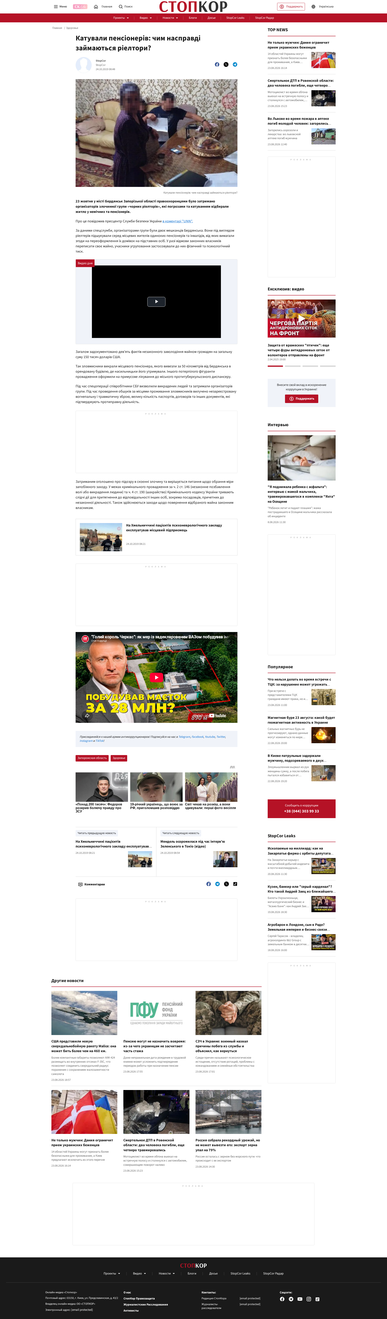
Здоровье (72, 28)
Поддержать (294, 6)
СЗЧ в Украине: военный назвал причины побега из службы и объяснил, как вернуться (222, 1046)
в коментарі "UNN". (177, 221)
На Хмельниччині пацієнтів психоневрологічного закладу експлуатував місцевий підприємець (174, 528)
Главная (57, 28)
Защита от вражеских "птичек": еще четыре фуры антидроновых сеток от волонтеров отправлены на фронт (299, 350)
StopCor (101, 61)
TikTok (99, 741)
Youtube (210, 737)
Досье (211, 18)
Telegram (184, 737)
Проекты (119, 18)
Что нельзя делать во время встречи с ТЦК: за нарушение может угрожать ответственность (299, 684)
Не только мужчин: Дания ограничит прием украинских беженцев (82, 1143)
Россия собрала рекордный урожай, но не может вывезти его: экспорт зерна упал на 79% (228, 1145)
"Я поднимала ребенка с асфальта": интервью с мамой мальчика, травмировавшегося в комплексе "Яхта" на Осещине (301, 494)
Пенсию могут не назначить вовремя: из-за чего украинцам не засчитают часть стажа (154, 1046)
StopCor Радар (264, 18)
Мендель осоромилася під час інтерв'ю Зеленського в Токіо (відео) (192, 844)
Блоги (193, 18)
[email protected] (82, 1310)
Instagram (86, 741)
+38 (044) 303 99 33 (301, 811)
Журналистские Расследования (146, 1305)
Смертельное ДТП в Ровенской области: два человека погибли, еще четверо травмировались (153, 1145)
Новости (168, 18)
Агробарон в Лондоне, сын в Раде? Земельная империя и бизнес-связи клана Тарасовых (297, 929)
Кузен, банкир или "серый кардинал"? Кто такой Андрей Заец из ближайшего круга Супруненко (300, 891)
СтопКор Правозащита (139, 1299)
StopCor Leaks (235, 18)
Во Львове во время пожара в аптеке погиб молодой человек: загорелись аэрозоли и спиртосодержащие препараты (298, 126)
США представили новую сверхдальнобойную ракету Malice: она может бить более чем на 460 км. (83, 1046)
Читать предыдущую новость (97, 833)
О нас (127, 1293)
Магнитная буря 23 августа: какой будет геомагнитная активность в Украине (301, 720)
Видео (144, 18)
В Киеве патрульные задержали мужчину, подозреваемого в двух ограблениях (296, 760)
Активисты (131, 1311)
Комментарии (94, 884)
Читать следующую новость (180, 833)
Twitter (220, 737)
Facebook (197, 737)
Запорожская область (92, 758)
